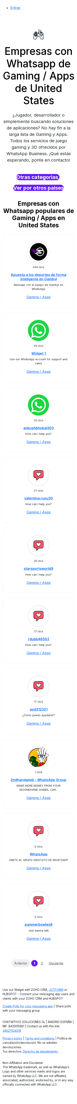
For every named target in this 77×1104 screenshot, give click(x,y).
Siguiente (56, 963)
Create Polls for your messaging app (28, 1006)
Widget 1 (38, 353)
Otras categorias (37, 177)
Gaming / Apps (39, 297)
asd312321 (38, 709)
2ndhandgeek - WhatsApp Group (38, 780)
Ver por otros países (38, 188)
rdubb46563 (38, 639)
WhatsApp (38, 854)
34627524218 (12, 1030)
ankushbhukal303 (38, 428)
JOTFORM (56, 990)
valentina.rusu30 (38, 498)
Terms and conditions (40, 1038)
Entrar (15, 8)
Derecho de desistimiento (40, 1051)
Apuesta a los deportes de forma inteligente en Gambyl (38, 277)
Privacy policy (12, 1038)
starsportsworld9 (38, 568)
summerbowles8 (39, 924)
